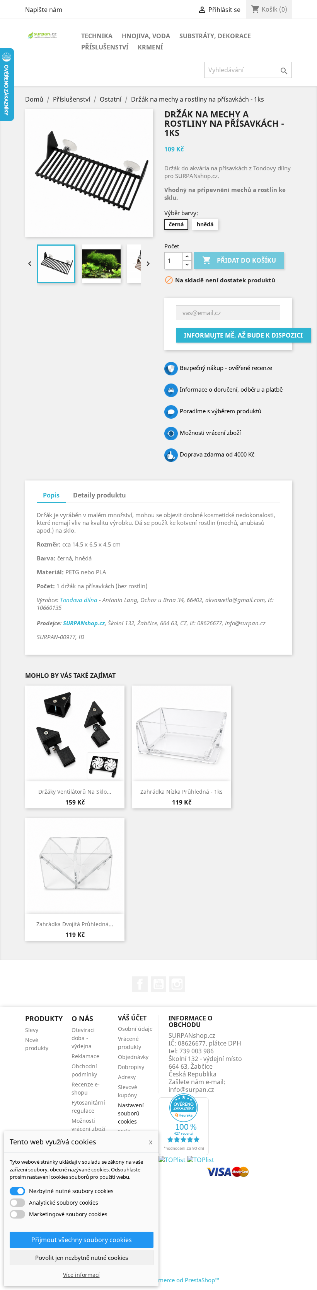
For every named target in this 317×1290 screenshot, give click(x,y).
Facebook (140, 984)
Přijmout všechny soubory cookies (81, 1240)
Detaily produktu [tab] (99, 495)
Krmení (150, 47)
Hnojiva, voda (146, 36)
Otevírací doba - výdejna (83, 1038)
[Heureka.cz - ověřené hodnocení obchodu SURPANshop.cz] (183, 1123)
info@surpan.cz (191, 1089)
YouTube (158, 984)
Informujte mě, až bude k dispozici (243, 335)
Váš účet (132, 1018)
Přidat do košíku (239, 260)
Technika (96, 36)
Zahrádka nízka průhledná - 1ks (181, 791)
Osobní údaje (135, 1028)
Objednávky (133, 1057)
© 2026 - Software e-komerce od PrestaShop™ (159, 1280)
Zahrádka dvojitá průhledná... (74, 924)
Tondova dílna (78, 600)
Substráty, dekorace (215, 36)
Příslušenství (104, 47)
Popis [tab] (51, 495)
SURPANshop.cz (84, 623)
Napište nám (43, 9)
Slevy (31, 1030)
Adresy (127, 1077)
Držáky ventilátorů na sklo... (74, 791)
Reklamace (85, 1056)
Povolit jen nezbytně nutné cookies (81, 1257)
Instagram (177, 984)
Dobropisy (131, 1067)
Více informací (81, 1274)
